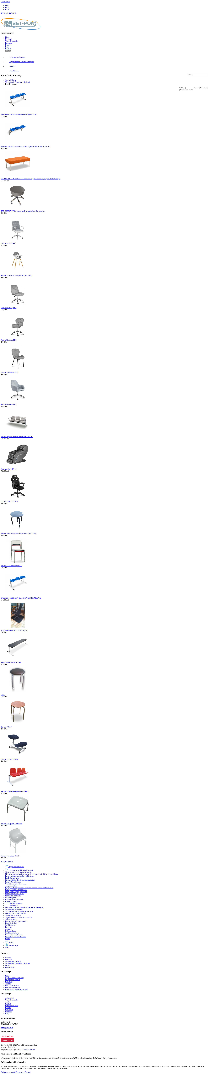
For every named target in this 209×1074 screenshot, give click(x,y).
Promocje (8, 43)
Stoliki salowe (10, 925)
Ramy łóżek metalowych (13, 935)
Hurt (6, 47)
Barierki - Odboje (11, 923)
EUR (7, 7)
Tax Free (8, 984)
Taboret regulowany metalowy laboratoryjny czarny (18, 533)
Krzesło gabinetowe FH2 (9, 372)
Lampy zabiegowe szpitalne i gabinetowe (19, 876)
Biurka (7, 939)
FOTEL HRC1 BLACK (9, 501)
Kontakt (8, 49)
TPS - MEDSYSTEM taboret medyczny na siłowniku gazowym (23, 211)
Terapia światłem (11, 886)
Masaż (11, 66)
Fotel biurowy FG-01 (8, 243)
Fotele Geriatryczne (12, 878)
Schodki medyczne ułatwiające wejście (18, 917)
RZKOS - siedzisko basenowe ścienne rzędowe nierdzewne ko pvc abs (25, 146)
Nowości (8, 957)
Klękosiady (14, 905)
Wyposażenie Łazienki (17, 57)
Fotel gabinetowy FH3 (8, 340)
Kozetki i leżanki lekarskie (14, 899)
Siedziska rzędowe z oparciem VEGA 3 (14, 791)
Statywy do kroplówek (13, 896)
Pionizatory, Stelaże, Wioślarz (15, 937)
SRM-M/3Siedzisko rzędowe (11, 662)
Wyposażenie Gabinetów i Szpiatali (21, 62)
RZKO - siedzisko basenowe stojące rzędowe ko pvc (19, 114)
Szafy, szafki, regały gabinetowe (16, 892)
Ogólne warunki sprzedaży (14, 978)
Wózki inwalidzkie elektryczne (15, 884)
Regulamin (9, 1010)
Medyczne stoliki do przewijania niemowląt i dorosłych (24, 907)
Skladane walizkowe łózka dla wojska (18, 872)
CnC (6, 947)
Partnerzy (8, 1012)
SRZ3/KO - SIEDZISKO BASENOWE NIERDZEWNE (21, 598)
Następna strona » (7, 861)
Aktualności (9, 998)
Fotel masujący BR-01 (8, 469)
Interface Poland (29, 1049)
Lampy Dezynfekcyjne (13, 882)
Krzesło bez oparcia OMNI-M (11, 824)
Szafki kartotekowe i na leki (14, 894)
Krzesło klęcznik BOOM (9, 759)
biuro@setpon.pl (7, 1028)
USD (7, 9)
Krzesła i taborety (11, 901)
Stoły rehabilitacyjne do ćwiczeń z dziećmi (20, 880)
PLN (7, 5)
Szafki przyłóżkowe (12, 933)
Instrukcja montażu (11, 1006)
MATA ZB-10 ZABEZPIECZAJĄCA (14, 630)
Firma (7, 37)
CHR (3, 695)
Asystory (8, 929)
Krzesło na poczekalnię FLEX (11, 566)
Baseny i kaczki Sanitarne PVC (16, 890)
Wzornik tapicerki (11, 41)
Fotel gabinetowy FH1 (8, 404)
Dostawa (8, 45)
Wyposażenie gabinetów (13, 909)
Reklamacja (9, 982)
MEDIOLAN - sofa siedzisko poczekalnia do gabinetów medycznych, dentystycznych (30, 179)
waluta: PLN (5, 2)
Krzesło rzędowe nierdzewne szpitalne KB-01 (17, 437)
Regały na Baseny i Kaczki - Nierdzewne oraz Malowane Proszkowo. (29, 888)
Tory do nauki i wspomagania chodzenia (19, 911)
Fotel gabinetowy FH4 (8, 308)
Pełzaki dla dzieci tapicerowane (16, 921)
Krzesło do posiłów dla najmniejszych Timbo (16, 275)
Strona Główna (10, 80)
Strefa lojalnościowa (12, 986)
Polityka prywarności (8, 1072)
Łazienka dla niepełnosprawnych (16, 989)
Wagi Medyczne (10, 898)
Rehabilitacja (14, 71)
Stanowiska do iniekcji (13, 915)
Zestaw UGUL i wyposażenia (15, 913)
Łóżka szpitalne (10, 931)
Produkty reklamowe (12, 987)
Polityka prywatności (12, 980)
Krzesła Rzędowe (16, 903)
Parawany (8, 927)
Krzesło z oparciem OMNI (10, 856)
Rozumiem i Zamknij (23, 1072)
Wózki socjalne (10, 919)
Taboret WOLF (6, 727)
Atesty (7, 1002)
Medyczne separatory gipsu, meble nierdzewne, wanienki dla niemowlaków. (31, 874)
